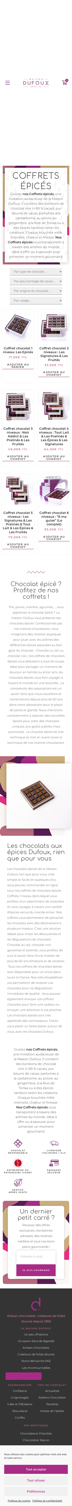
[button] (7, 82)
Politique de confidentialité (47, 1500)
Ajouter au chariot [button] (54, 373)
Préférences (36, 1491)
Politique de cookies (19, 1500)
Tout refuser (36, 1480)
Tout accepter (36, 1469)
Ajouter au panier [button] (18, 366)
